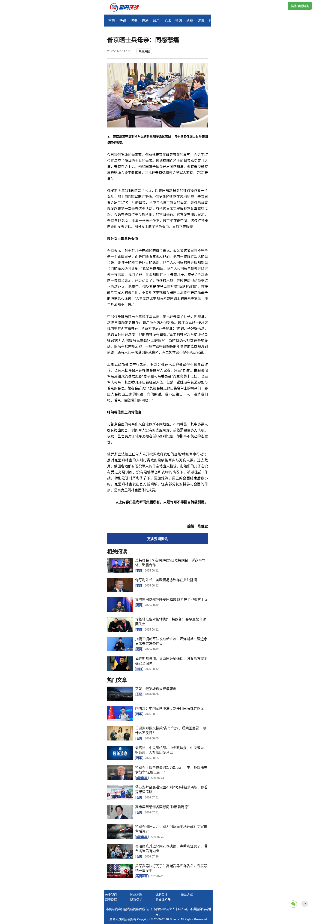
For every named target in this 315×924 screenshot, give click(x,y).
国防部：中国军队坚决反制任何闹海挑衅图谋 (169, 708)
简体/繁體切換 (300, 6)
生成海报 (144, 51)
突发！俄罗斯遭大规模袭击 (155, 689)
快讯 (122, 20)
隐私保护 (136, 899)
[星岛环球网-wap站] (127, 7)
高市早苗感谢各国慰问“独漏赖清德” (162, 807)
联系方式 (187, 894)
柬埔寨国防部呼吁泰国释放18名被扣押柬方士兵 (171, 599)
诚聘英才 (162, 894)
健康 (200, 20)
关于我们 (111, 894)
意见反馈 (111, 899)
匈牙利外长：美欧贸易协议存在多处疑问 (166, 580)
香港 (145, 20)
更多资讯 (157, 539)
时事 (133, 20)
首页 (111, 20)
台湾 (156, 20)
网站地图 (136, 894)
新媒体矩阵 (163, 899)
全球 (167, 20)
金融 (178, 20)
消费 (189, 20)
